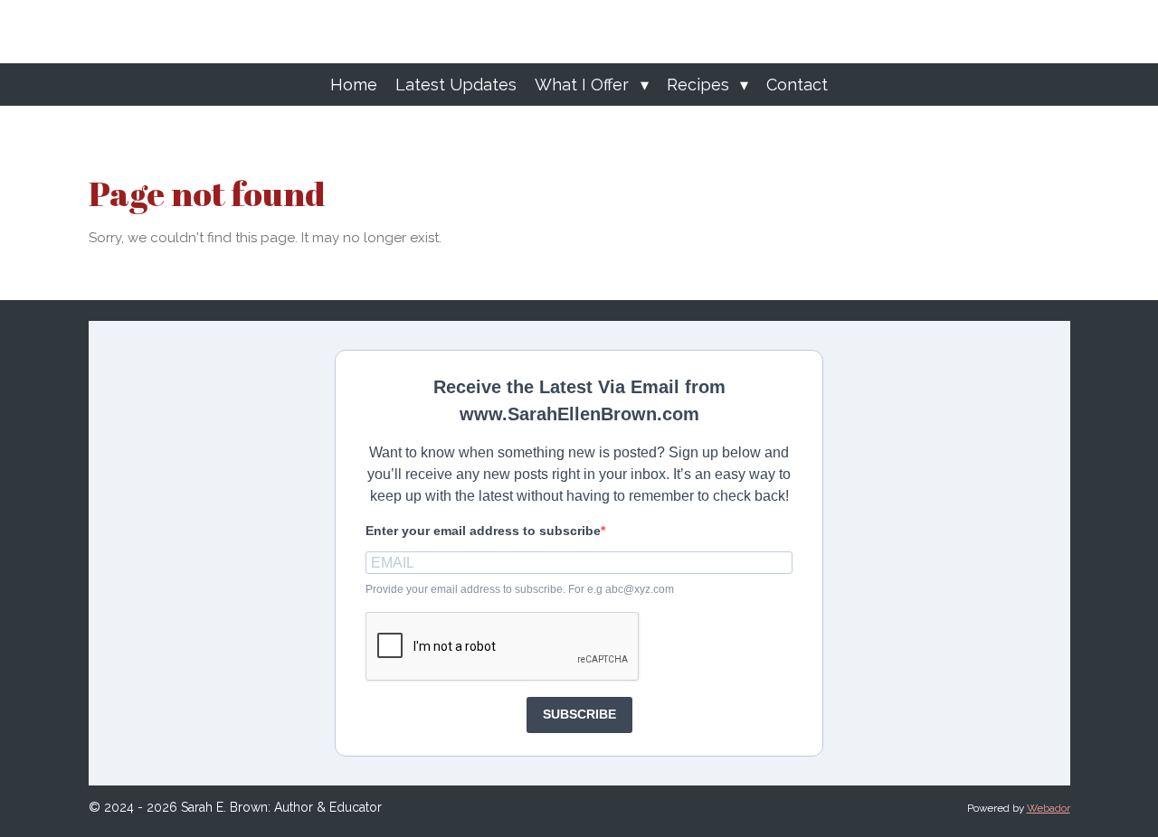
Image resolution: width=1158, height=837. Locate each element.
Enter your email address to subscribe (483, 530)
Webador (1048, 808)
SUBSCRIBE (579, 714)
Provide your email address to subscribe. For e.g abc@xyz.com (519, 589)
